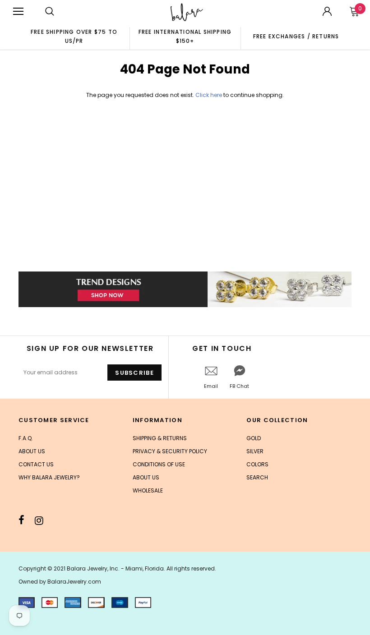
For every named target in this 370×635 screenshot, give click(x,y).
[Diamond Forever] (185, 289)
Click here (209, 95)
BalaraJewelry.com (74, 581)
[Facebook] (21, 520)
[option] (74, 36)
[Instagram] (39, 520)
